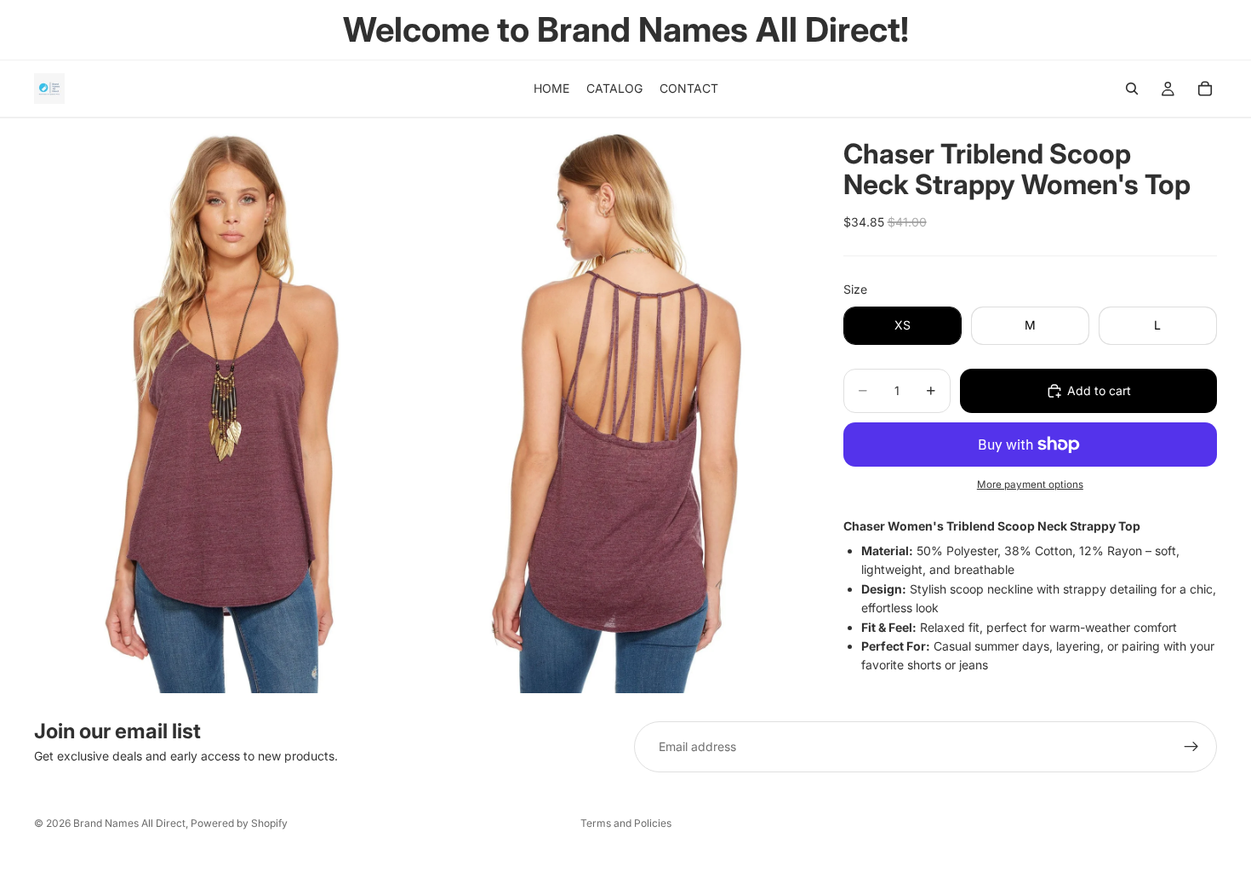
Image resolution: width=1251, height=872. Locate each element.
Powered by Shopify (239, 823)
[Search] (1132, 88)
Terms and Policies (625, 823)
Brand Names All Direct (129, 823)
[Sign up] (1191, 747)
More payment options (1030, 484)
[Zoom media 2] (611, 405)
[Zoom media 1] (225, 405)
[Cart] (1205, 88)
